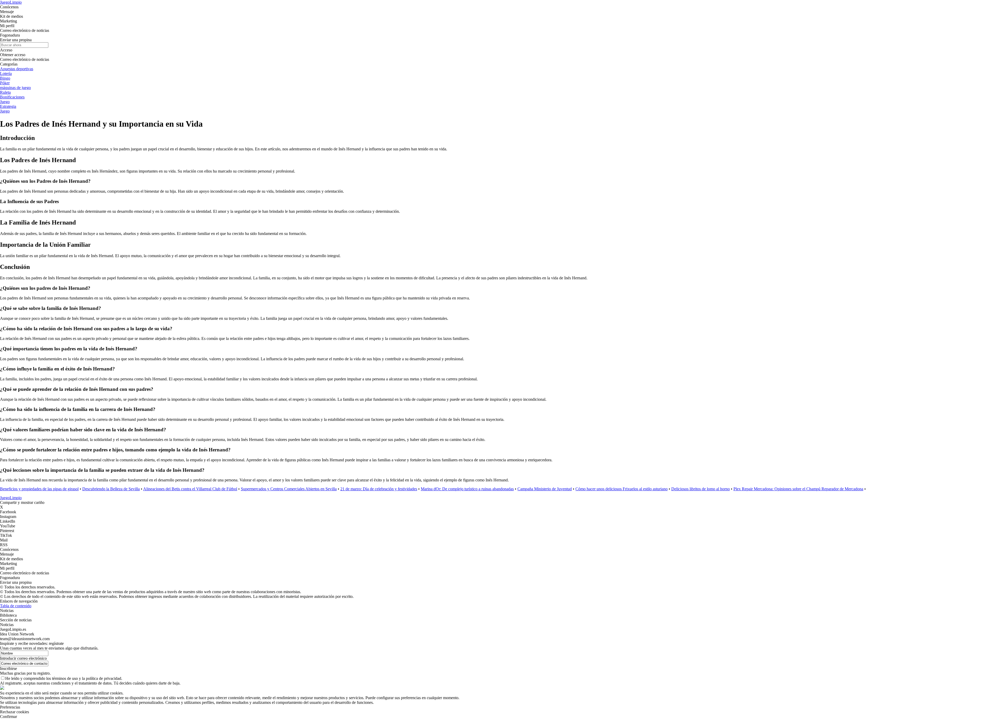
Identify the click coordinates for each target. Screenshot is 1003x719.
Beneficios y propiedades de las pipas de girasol (39, 489)
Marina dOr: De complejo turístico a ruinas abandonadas (467, 489)
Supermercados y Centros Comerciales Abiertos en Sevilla (289, 489)
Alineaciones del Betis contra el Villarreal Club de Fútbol (190, 489)
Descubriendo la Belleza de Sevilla (111, 489)
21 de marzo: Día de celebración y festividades (378, 489)
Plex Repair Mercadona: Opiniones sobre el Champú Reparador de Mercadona (798, 489)
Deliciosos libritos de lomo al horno (700, 489)
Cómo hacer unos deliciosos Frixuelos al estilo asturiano (621, 489)
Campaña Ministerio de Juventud (544, 489)
